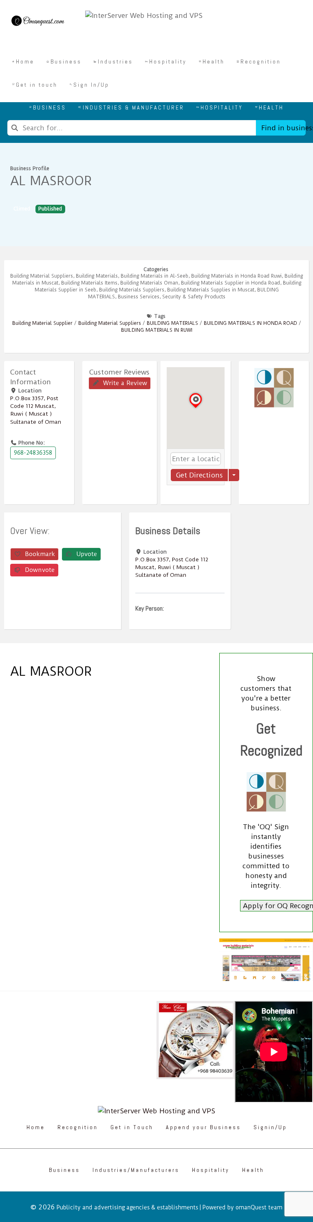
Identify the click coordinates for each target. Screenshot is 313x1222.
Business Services (138, 297)
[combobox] (131, 128)
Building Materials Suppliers (131, 290)
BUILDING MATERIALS (172, 323)
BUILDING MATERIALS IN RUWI (156, 330)
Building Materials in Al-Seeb (154, 276)
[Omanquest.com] (37, 22)
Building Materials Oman (149, 283)
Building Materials (97, 276)
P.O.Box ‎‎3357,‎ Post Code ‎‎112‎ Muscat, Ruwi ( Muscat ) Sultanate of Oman (171, 567)
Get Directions (199, 475)
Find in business (283, 128)
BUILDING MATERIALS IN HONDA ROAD (250, 323)
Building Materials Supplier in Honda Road (230, 283)
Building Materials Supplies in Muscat (210, 290)
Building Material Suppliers (41, 276)
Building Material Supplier (42, 323)
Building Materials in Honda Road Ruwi (236, 276)
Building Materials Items (89, 283)
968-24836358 (33, 452)
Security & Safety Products (193, 297)
